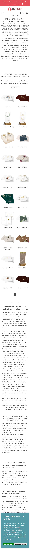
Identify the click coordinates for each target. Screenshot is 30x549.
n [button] (20, 13)
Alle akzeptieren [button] (8, 544)
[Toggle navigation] (2, 13)
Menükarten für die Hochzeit (18, 83)
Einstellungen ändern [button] (20, 544)
